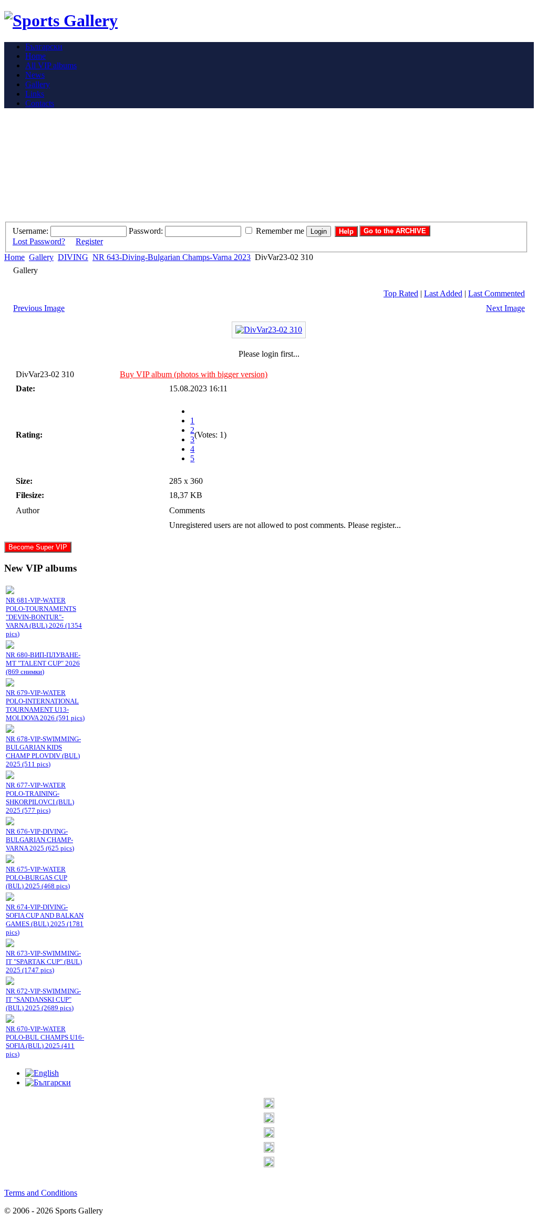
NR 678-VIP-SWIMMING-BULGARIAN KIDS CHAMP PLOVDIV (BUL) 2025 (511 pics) (43, 751)
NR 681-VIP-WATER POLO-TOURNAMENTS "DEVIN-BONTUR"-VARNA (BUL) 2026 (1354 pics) (44, 617)
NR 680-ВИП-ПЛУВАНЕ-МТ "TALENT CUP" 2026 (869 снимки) (43, 663)
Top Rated (401, 293)
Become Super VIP (37, 547)
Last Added (443, 293)
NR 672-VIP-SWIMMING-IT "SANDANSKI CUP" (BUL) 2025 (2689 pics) (43, 999)
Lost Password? (39, 241)
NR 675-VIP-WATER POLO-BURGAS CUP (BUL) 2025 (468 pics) (38, 877)
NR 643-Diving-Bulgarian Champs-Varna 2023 (171, 257)
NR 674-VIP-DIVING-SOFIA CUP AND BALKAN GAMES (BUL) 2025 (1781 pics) (45, 919)
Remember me (280, 230)
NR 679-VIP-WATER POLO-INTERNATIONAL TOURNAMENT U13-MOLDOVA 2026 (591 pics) (45, 705)
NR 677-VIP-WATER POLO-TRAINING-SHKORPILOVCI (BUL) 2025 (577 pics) (40, 797)
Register (89, 241)
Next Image (505, 308)
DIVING (73, 257)
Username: (30, 230)
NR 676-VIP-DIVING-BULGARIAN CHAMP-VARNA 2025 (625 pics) (40, 839)
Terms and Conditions (40, 1192)
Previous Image (39, 308)
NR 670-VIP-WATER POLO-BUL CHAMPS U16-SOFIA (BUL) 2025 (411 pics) (45, 1041)
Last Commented (496, 293)
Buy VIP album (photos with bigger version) (193, 374)
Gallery (41, 257)
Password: (146, 230)
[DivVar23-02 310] (269, 329)
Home (14, 257)
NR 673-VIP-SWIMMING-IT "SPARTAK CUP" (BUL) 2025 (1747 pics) (44, 961)
